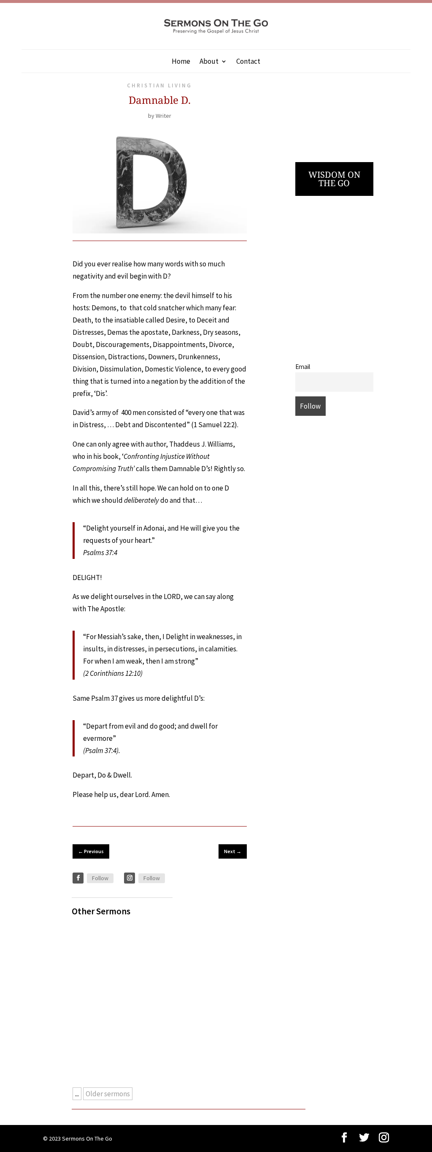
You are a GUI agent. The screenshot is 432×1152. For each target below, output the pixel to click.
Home (181, 62)
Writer (163, 115)
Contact (248, 62)
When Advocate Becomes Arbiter (130, 1044)
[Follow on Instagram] (129, 878)
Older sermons (108, 1093)
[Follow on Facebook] (78, 878)
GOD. (87, 990)
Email (302, 367)
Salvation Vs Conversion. (117, 936)
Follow (100, 878)
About (209, 62)
